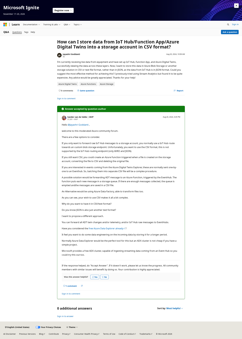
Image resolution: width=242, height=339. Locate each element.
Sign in (235, 24)
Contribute (54, 334)
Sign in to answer (65, 316)
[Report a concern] (82, 286)
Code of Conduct (126, 334)
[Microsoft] (5, 24)
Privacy (65, 334)
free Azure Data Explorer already (106, 228)
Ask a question (230, 32)
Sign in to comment (66, 98)
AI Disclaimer (9, 334)
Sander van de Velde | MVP (80, 117)
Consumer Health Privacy (86, 334)
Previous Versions (27, 334)
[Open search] (228, 24)
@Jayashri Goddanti (78, 124)
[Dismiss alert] (236, 5)
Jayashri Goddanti (71, 54)
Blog (41, 334)
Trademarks (145, 334)
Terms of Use (109, 334)
